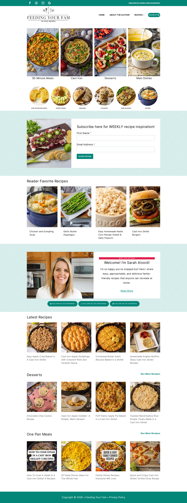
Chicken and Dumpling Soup (42, 233)
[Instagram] (43, 3)
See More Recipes (150, 374)
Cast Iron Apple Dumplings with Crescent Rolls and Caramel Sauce (75, 359)
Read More (127, 290)
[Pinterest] (36, 3)
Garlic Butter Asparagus (70, 233)
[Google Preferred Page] (49, 3)
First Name (84, 133)
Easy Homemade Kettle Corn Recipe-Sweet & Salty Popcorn (110, 234)
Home (102, 15)
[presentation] (42, 206)
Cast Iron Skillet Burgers (140, 233)
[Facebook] (30, 3)
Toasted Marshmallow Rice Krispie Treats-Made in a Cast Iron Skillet (144, 419)
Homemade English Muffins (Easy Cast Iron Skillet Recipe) (144, 359)
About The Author (120, 15)
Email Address (86, 144)
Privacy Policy (117, 497)
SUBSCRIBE (84, 156)
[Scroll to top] (181, 494)
